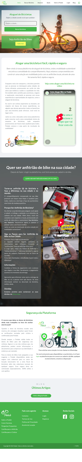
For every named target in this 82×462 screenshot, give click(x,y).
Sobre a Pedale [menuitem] (58, 3)
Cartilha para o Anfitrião (9, 429)
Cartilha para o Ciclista (9, 432)
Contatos (25, 416)
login (37, 356)
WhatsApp (16, 294)
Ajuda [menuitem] (48, 3)
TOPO (77, 446)
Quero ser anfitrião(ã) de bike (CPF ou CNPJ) (41, 178)
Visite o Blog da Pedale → (41, 395)
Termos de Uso (27, 419)
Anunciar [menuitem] (40, 3)
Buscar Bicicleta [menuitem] (29, 3)
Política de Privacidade (30, 422)
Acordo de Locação (28, 425)
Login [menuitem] (68, 3)
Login (44, 416)
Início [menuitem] (19, 3)
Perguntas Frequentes (9, 426)
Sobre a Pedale (6, 420)
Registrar (45, 419)
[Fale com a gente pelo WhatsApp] (79, 3)
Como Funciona (6, 423)
